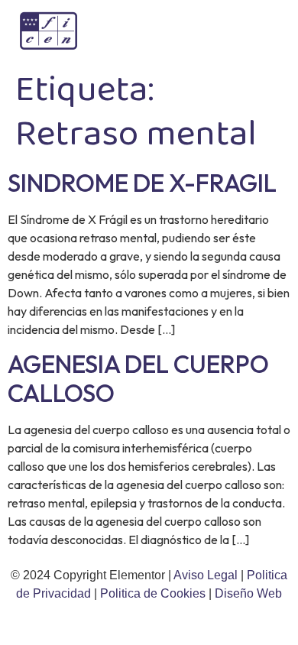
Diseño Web (248, 593)
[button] (263, 31)
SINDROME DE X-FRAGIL (142, 182)
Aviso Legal (207, 575)
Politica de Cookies (153, 593)
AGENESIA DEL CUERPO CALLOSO (138, 378)
